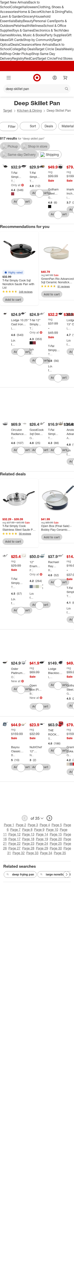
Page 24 (42, 843)
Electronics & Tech (46, 30)
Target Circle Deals (49, 49)
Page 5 (57, 825)
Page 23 (28, 843)
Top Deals (28, 49)
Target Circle (46, 58)
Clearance (27, 44)
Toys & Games (22, 30)
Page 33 (32, 853)
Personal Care (43, 21)
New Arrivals (44, 44)
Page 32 (19, 853)
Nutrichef (32, 755)
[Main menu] (8, 77)
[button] (13, 272)
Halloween (30, 7)
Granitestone (69, 755)
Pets (17, 26)
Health (25, 26)
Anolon (69, 438)
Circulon (13, 438)
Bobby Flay (31, 693)
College (16, 7)
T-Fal (12, 181)
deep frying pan (23, 874)
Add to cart (13, 299)
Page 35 (60, 853)
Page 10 (52, 830)
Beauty (28, 21)
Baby (19, 21)
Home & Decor (29, 12)
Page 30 (56, 848)
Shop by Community (38, 40)
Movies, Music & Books (28, 35)
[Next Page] (66, 874)
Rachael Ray (50, 570)
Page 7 (15, 830)
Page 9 (39, 830)
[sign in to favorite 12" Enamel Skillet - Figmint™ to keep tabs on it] (39, 605)
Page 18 (28, 839)
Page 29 (42, 848)
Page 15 (56, 834)
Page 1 (9, 825)
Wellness (36, 26)
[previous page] (24, 818)
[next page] (49, 818)
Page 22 (14, 843)
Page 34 (46, 853)
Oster (12, 677)
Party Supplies (55, 35)
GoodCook (32, 438)
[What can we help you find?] (37, 88)
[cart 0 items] (65, 77)
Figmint (31, 570)
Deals (15, 44)
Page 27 (14, 848)
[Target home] (37, 78)
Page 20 (56, 839)
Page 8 (27, 830)
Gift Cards (15, 40)
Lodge (13, 328)
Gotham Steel (50, 197)
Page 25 (56, 843)
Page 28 (28, 848)
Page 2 (21, 825)
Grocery (28, 16)
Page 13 (28, 834)
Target (7, 110)
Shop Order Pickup (17, 54)
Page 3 (33, 825)
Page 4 (45, 825)
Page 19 (42, 839)
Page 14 (42, 834)
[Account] (54, 77)
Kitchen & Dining (52, 12)
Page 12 (14, 834)
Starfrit (50, 738)
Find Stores (64, 58)
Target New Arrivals (14, 2)
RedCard (30, 58)
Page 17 (14, 839)
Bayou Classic (13, 755)
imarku (69, 197)
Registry (18, 58)
